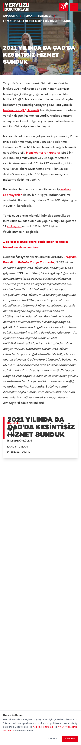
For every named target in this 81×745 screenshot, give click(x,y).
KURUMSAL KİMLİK (18, 452)
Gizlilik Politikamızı (43, 727)
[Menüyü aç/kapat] (74, 7)
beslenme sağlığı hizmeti (21, 110)
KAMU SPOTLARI (17, 446)
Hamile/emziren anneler (43, 153)
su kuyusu (14, 226)
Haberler (45, 16)
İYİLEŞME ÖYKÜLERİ (19, 440)
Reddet (52, 738)
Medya (28, 16)
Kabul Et (70, 738)
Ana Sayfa (10, 16)
